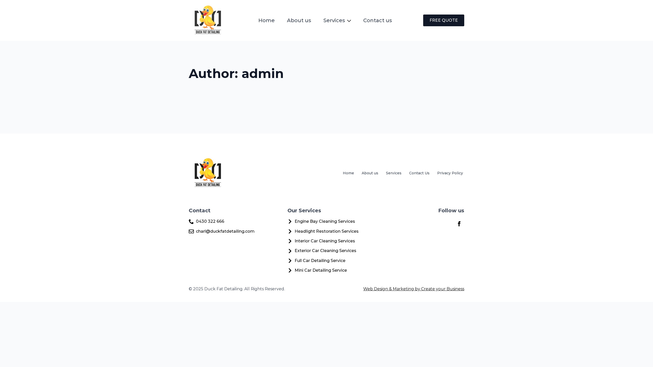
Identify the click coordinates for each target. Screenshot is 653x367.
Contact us (377, 20)
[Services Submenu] (350, 20)
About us (299, 20)
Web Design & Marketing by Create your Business (413, 288)
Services (334, 20)
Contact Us (419, 173)
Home (266, 20)
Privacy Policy (450, 173)
